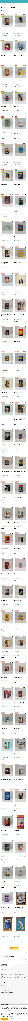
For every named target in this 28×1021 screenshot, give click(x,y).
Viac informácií (10, 1016)
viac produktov (14, 948)
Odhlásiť (4, 969)
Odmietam (19, 1018)
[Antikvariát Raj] (2, 982)
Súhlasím (5, 1018)
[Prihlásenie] (23, 1)
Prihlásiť (4, 965)
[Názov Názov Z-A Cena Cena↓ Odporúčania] (23, 10)
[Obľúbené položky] (20, 2)
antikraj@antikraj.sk (8, 992)
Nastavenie (12, 1018)
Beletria (2, 4)
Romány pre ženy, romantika (10, 4)
